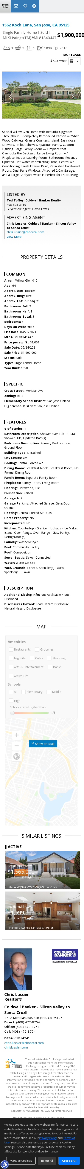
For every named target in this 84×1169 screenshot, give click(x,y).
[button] (4, 1164)
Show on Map (44, 744)
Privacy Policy (48, 1138)
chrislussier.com (16, 1047)
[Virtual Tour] (34, 6)
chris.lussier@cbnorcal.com (25, 232)
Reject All (47, 1161)
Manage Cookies (21, 1161)
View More (14, 237)
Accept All (69, 1161)
